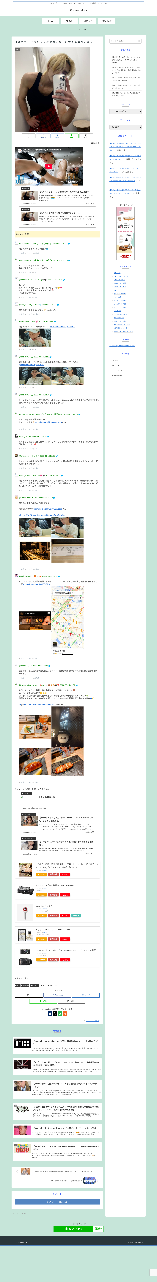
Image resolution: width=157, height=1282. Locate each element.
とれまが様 (117, 311)
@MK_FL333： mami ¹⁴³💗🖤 (32, 475)
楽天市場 (53, 874)
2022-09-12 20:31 (54, 280)
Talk (115, 290)
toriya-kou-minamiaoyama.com (48, 509)
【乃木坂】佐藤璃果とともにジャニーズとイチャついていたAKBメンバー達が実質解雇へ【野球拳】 (125, 146)
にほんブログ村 (119, 318)
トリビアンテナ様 (120, 307)
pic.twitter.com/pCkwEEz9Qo (36, 584)
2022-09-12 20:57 (41, 395)
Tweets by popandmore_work (122, 346)
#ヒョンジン (24, 515)
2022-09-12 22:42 (45, 498)
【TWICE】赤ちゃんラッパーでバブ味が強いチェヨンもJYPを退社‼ (126, 79)
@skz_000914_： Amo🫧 (30, 305)
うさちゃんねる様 (120, 293)
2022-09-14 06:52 (67, 685)
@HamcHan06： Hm (28, 498)
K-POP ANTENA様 (120, 287)
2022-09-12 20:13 (60, 260)
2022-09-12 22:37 (52, 475)
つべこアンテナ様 (120, 304)
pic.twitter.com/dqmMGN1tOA (48, 422)
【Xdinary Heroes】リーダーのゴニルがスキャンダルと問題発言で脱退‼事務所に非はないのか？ (126, 70)
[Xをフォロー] (55, 1013)
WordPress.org (117, 375)
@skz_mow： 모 (26, 357)
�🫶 (92, 698)
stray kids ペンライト (45, 906)
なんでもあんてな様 (120, 314)
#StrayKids (35, 515)
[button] (86, 136)
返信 (22, 253)
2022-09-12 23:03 (49, 576)
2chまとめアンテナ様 (121, 276)
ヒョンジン (35, 985)
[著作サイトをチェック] (50, 1013)
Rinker (45, 870)
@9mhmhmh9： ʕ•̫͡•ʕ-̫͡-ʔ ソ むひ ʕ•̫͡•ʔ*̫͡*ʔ (35, 244)
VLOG (44, 985)
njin (26, 704)
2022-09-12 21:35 (47, 456)
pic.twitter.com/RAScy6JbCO (42, 704)
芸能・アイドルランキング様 (123, 331)
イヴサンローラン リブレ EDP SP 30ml (53, 929)
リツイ (29, 253)
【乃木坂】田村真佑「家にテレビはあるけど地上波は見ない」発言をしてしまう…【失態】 (126, 59)
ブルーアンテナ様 (120, 321)
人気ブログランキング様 (122, 325)
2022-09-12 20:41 (49, 305)
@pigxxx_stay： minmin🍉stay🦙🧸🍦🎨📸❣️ (39, 685)
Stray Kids (26, 985)
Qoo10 (76, 915)
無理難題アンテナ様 (120, 328)
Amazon (41, 874)
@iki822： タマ (25, 666)
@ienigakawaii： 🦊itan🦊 (30, 576)
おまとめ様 (117, 297)
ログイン (115, 361)
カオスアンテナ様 (120, 300)
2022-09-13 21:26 (40, 666)
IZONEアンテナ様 (120, 283)
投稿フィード (116, 365)
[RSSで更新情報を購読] (65, 1013)
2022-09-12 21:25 (70, 414)
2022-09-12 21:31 (39, 436)
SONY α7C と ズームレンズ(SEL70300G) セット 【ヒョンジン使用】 (66, 950)
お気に (36, 253)
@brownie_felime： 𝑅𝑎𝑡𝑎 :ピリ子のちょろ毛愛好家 (40, 414)
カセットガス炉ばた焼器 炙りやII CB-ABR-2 (55, 885)
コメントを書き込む (57, 1202)
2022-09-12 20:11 (59, 244)
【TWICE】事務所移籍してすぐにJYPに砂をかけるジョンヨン (126, 86)
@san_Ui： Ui (25, 436)
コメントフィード (118, 370)
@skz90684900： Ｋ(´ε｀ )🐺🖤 (33, 280)
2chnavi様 (117, 273)
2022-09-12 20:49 (45, 321)
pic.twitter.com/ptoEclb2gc (53, 515)
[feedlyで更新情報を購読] (60, 1013)
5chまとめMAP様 (119, 280)
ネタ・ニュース (53, 985)
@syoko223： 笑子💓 (28, 321)
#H (20, 704)
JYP (18, 985)
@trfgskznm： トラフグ (29, 456)
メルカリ (65, 874)
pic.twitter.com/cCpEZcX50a (62, 327)
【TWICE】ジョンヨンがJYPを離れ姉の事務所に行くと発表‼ (126, 94)
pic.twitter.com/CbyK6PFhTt (31, 365)
